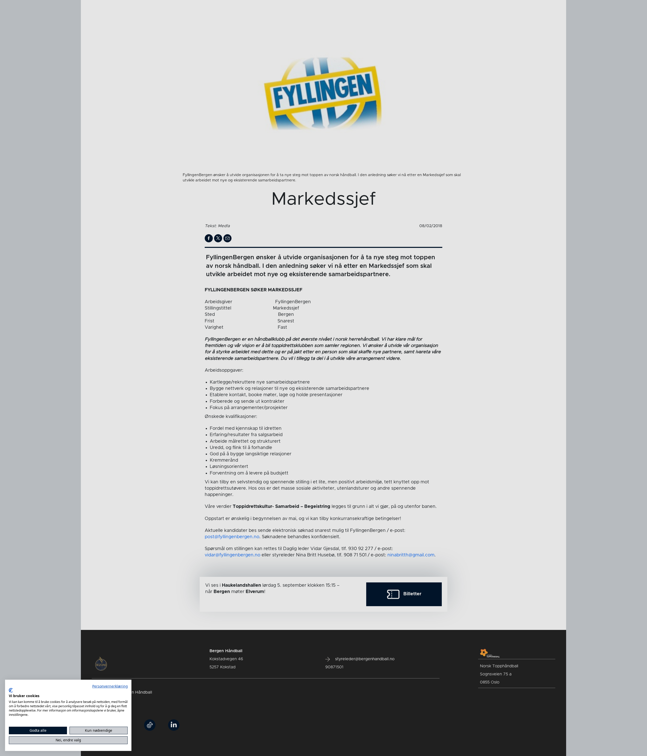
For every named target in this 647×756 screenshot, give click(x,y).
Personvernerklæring (110, 686)
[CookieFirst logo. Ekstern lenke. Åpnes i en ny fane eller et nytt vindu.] (11, 690)
